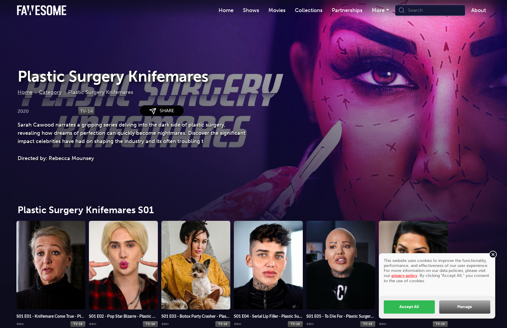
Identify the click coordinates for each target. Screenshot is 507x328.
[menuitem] (226, 10)
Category (50, 92)
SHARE (165, 110)
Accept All (409, 306)
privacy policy (404, 275)
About (478, 10)
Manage (464, 306)
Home (25, 92)
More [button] (378, 10)
